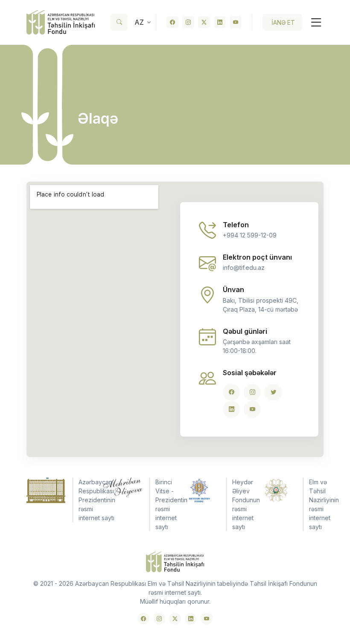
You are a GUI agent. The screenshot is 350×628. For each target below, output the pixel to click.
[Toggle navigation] (313, 22)
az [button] (139, 22)
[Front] (60, 22)
